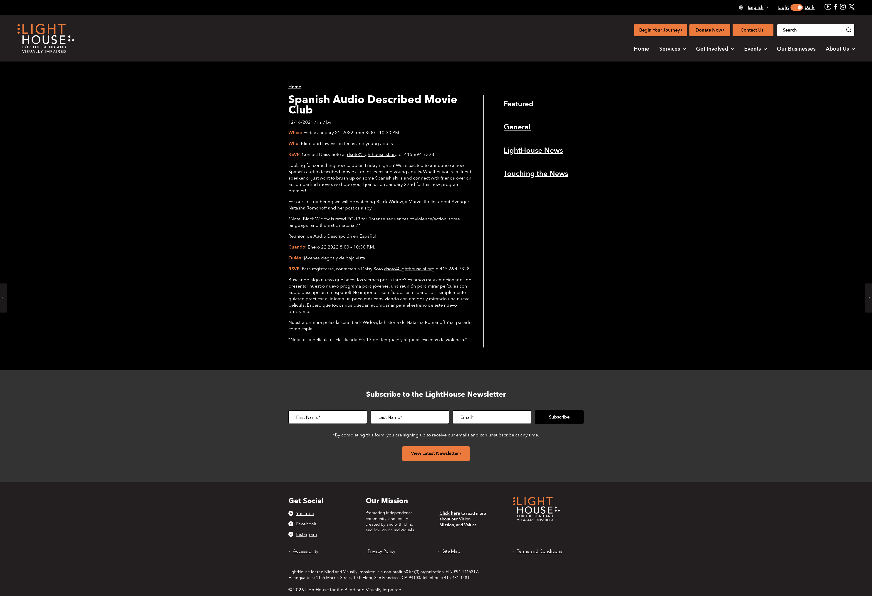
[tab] (753, 7)
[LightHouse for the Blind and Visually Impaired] (536, 519)
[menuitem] (641, 49)
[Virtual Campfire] (3, 298)
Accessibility (305, 551)
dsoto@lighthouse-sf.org (372, 154)
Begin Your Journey (660, 30)
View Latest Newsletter (435, 453)
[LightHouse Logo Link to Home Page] (45, 38)
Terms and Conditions (539, 551)
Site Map (451, 551)
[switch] (796, 7)
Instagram (306, 534)
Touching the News (536, 174)
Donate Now (710, 30)
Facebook (306, 524)
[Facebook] (835, 7)
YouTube (305, 513)
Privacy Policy (381, 551)
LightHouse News (533, 150)
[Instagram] (843, 7)
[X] (852, 7)
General (517, 127)
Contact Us (753, 30)
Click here (449, 513)
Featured (518, 104)
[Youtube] (828, 7)
